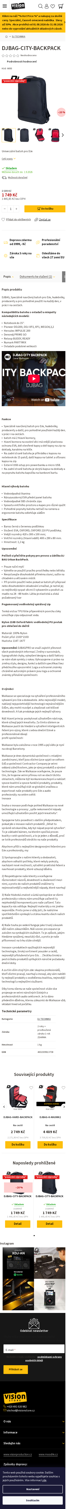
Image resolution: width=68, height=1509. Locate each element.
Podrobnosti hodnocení (22, 61)
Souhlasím (32, 1500)
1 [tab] (34, 1235)
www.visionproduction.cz (17, 1454)
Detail (17, 1224)
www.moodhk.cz (48, 1454)
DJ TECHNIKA (44, 1019)
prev (4, 1107)
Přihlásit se (15, 1369)
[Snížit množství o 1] (4, 209)
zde (44, 1480)
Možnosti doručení (17, 177)
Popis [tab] (7, 277)
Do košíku (47, 209)
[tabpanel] (18, 1199)
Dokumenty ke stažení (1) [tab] (36, 277)
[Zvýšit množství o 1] (16, 209)
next (64, 1107)
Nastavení (32, 1489)
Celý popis (7, 159)
